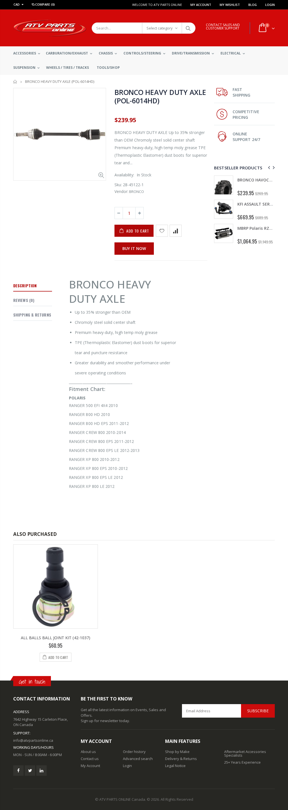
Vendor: (121, 191)
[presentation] (268, 167)
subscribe (258, 710)
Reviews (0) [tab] (23, 300)
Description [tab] (25, 285)
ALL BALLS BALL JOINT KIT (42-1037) (55, 637)
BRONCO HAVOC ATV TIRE (211, 180)
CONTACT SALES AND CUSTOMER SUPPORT (223, 26)
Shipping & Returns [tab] (32, 315)
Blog (252, 5)
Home (15, 81)
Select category (160, 28)
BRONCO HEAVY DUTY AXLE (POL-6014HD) (160, 96)
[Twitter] (30, 770)
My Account (200, 5)
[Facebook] (18, 770)
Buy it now (134, 248)
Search (188, 28)
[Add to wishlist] (162, 231)
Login (270, 5)
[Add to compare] (176, 231)
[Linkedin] (41, 770)
